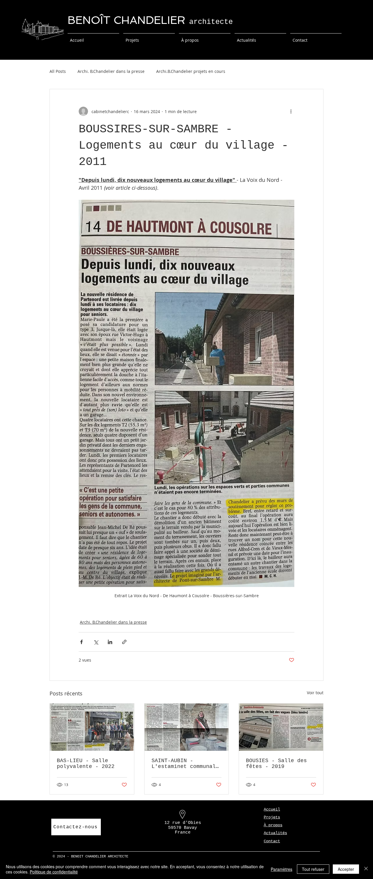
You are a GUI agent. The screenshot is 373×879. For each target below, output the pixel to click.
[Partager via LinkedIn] (110, 642)
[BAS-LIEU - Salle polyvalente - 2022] (92, 727)
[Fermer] (366, 869)
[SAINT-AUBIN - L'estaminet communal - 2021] (187, 727)
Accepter (346, 869)
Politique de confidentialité (54, 872)
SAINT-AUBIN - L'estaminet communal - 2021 (184, 763)
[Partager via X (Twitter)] (95, 642)
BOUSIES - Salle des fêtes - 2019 (276, 763)
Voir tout (315, 692)
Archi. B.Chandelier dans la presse (111, 71)
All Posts (58, 71)
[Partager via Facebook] (81, 642)
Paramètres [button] (281, 869)
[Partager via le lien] (124, 642)
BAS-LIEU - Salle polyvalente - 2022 (86, 763)
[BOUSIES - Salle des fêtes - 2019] (281, 727)
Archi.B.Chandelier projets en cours (190, 71)
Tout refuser (313, 869)
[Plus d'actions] (290, 111)
